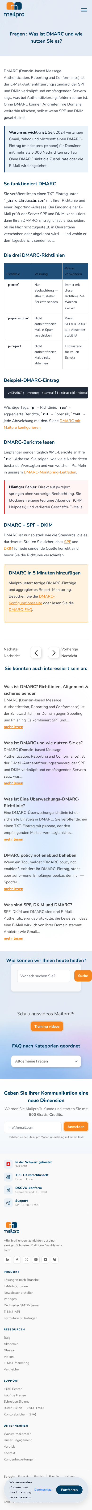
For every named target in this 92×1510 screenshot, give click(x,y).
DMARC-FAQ (20, 609)
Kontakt (9, 1453)
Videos (9, 1356)
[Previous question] (36, 652)
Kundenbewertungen (19, 1459)
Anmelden (75, 1126)
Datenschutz (42, 1489)
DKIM (8, 548)
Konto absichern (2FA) (20, 1414)
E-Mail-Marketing (16, 1363)
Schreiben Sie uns (16, 1401)
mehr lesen (13, 727)
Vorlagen (10, 1299)
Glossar (9, 1350)
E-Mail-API (12, 1311)
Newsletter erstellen (18, 1292)
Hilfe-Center (13, 1389)
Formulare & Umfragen (20, 1318)
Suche (83, 975)
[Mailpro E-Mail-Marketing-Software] (14, 10)
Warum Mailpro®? (17, 1434)
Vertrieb (9, 1446)
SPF (67, 541)
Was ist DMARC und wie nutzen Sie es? (43, 743)
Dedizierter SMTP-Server (22, 1305)
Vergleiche (11, 1369)
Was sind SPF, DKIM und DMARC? (38, 905)
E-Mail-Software (16, 1286)
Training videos (46, 1026)
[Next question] (53, 652)
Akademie (11, 1344)
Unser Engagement (18, 1440)
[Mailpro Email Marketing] (11, 1227)
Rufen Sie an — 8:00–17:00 (24, 1408)
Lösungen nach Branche (21, 1280)
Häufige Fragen (15, 1395)
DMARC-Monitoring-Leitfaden (50, 472)
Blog (7, 1337)
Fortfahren (69, 1490)
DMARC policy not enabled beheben (40, 855)
